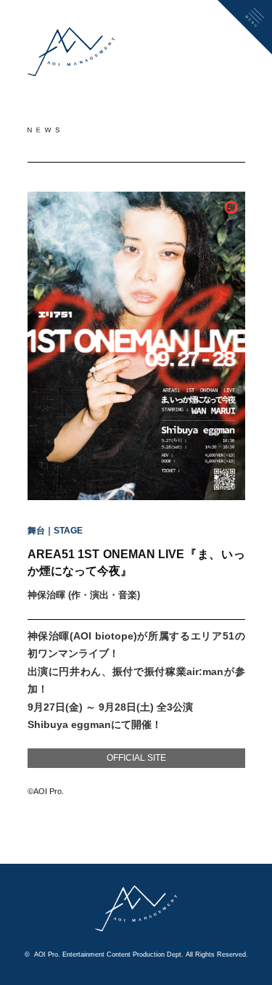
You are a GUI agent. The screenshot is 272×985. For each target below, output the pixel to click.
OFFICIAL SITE (136, 758)
